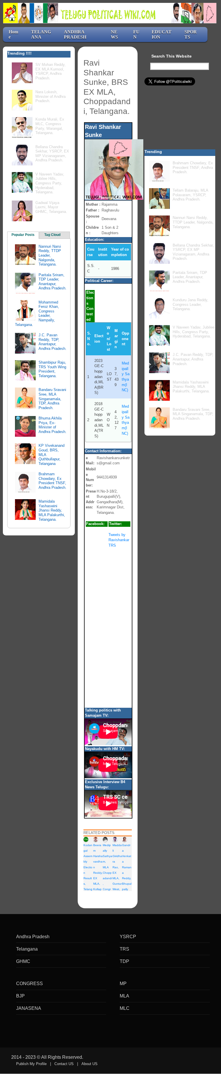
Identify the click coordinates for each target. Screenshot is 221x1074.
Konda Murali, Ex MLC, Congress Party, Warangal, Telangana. (49, 126)
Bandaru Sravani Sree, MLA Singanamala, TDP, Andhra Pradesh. (52, 399)
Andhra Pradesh (32, 936)
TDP (124, 961)
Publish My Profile (31, 1064)
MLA (124, 995)
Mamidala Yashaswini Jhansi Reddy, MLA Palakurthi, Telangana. (52, 510)
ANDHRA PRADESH (75, 34)
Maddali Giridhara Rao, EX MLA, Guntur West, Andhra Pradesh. (117, 878)
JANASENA (28, 1008)
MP (123, 983)
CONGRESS (29, 983)
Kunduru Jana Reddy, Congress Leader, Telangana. (190, 304)
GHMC (23, 961)
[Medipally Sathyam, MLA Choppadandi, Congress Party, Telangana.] (105, 839)
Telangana (27, 949)
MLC (124, 1008)
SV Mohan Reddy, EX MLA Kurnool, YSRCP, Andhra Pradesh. (50, 71)
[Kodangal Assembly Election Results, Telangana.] (85, 839)
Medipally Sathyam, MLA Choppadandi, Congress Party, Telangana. (107, 878)
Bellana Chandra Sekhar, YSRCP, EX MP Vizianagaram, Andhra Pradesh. (52, 154)
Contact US (64, 1064)
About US (89, 1064)
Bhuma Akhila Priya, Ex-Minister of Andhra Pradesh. (52, 425)
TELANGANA (41, 34)
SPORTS (190, 34)
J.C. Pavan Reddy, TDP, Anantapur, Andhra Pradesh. (52, 342)
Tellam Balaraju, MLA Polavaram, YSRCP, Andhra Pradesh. (190, 194)
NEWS (114, 34)
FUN (136, 34)
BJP (20, 995)
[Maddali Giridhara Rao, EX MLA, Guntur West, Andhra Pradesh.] (115, 839)
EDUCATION (162, 34)
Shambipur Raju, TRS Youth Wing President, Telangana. (52, 369)
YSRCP (128, 936)
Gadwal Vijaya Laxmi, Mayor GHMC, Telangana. (51, 207)
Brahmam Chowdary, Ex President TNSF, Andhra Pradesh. (52, 481)
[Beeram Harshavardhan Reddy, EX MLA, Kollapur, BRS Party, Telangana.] (95, 839)
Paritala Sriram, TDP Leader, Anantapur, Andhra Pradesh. (52, 282)
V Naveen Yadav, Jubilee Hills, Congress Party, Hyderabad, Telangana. (49, 183)
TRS (124, 949)
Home (13, 34)
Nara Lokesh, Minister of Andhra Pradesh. (50, 96)
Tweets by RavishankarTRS (118, 540)
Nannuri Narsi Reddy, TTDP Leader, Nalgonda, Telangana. (50, 255)
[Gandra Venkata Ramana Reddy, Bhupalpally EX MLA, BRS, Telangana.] (124, 839)
